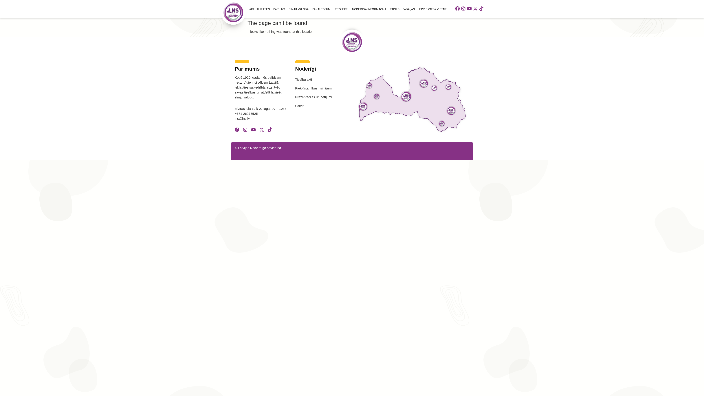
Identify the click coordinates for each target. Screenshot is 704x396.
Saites (299, 106)
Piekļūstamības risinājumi (313, 88)
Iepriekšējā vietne (433, 9)
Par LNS (279, 9)
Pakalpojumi (321, 9)
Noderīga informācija (369, 9)
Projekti (342, 9)
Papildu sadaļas (402, 9)
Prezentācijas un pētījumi (313, 97)
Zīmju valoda (299, 9)
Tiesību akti (303, 79)
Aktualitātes (259, 9)
